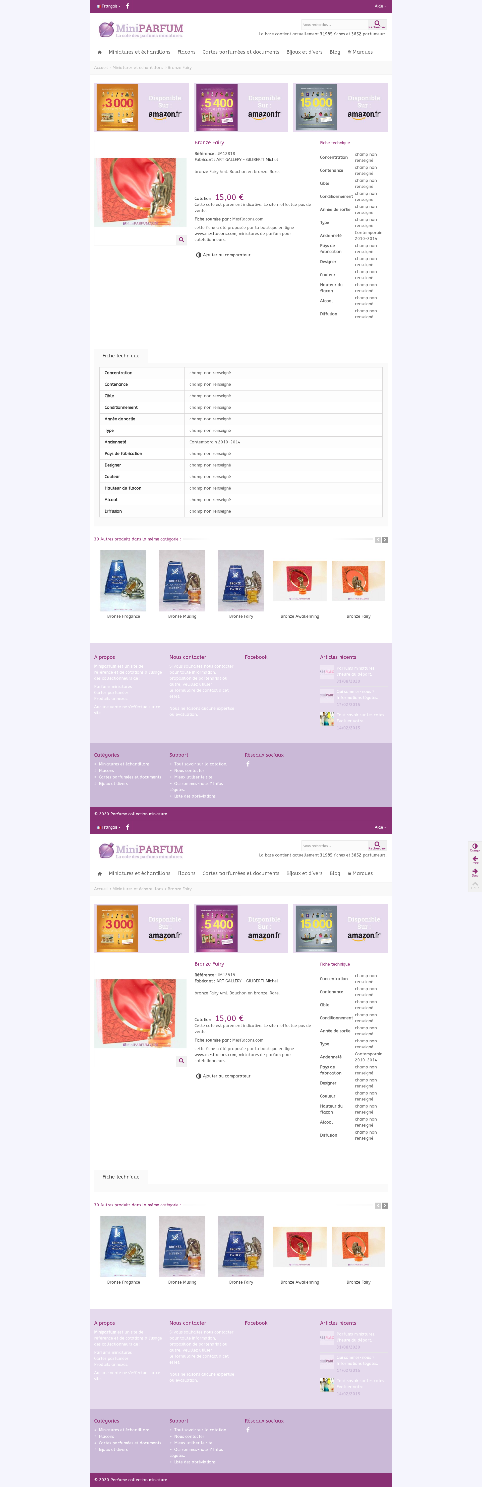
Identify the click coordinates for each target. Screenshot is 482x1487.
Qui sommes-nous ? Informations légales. (357, 694)
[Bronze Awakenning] (300, 580)
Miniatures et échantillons (139, 52)
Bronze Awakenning (300, 616)
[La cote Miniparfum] (140, 30)
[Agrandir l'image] (181, 240)
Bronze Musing (182, 616)
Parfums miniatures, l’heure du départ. (356, 671)
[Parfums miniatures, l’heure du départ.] (327, 672)
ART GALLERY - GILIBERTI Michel (247, 159)
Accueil (101, 67)
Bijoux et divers (304, 52)
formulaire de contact (196, 690)
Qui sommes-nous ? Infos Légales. (196, 786)
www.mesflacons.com (215, 233)
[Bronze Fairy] (241, 580)
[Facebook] (127, 6)
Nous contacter (186, 770)
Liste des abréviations (192, 796)
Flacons (186, 52)
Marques (362, 52)
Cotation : (205, 198)
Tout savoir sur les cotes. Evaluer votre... (361, 718)
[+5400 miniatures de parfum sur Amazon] (241, 107)
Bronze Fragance (123, 616)
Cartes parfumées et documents (241, 52)
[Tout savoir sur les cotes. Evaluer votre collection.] (327, 718)
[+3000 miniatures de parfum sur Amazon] (141, 107)
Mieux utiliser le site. (191, 777)
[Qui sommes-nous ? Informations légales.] (327, 695)
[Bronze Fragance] (123, 580)
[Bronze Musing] (182, 580)
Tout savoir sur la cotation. (198, 764)
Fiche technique (121, 356)
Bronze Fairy (241, 616)
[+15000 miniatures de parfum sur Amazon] (340, 107)
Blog (335, 52)
